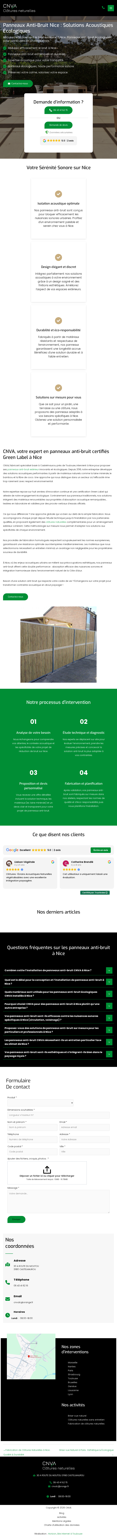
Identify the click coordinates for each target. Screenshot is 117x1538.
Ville (62, 1146)
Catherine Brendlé (82, 862)
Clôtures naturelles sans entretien (86, 1419)
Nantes (72, 1366)
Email (63, 1122)
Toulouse (73, 1378)
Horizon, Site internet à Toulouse (65, 1533)
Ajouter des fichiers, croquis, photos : (28, 1158)
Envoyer (16, 1219)
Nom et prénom (17, 1122)
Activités (61, 1517)
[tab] (58, 970)
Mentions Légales (61, 1521)
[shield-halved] (47, 132)
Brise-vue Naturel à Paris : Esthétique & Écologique (86, 1451)
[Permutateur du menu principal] (111, 8)
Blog (61, 1513)
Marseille (72, 1362)
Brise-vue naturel (77, 1415)
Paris (70, 1370)
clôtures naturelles (56, 522)
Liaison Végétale (24, 862)
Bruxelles (72, 1382)
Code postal (15, 1146)
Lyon (70, 1394)
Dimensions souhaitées (21, 1109)
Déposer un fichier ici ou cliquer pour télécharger (47, 1175)
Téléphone (13, 1134)
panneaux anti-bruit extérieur (23, 469)
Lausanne (73, 1390)
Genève (72, 1386)
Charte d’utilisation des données (62, 1525)
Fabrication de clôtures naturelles (86, 1423)
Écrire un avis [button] (101, 850)
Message (13, 1187)
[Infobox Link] (22, 1266)
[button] (103, 7)
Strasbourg (74, 1374)
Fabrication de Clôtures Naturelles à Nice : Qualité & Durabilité (27, 1451)
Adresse (65, 1134)
